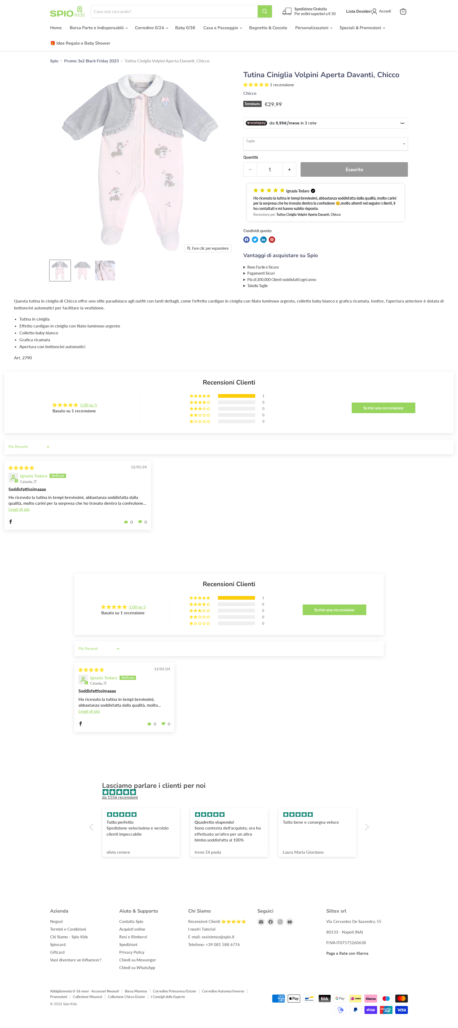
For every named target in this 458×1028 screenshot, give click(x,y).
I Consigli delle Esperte (168, 997)
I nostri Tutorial (201, 929)
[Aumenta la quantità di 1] (289, 169)
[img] (21, 467)
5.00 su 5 (88, 404)
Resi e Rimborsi (133, 936)
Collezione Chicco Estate (126, 997)
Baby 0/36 (185, 28)
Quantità (250, 157)
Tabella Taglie (257, 285)
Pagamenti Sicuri (261, 273)
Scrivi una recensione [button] (383, 407)
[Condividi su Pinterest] (272, 239)
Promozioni (58, 997)
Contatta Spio (131, 921)
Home (56, 28)
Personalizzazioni (312, 28)
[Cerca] (265, 11)
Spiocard (57, 944)
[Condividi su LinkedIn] (263, 239)
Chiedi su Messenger (137, 959)
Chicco (249, 93)
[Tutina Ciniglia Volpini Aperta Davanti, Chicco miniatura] (60, 270)
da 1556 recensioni (120, 797)
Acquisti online (132, 929)
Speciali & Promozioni (361, 28)
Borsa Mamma (136, 991)
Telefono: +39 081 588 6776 (214, 944)
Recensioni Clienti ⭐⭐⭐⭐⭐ (217, 921)
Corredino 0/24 (150, 28)
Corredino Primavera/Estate (174, 991)
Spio (54, 60)
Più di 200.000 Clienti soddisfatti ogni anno (281, 279)
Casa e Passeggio (221, 28)
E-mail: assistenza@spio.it (211, 936)
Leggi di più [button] (19, 509)
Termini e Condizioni (68, 929)
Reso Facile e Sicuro (263, 267)
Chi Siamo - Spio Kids (69, 936)
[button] (256, 84)
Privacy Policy (131, 952)
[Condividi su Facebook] (246, 239)
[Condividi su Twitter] (255, 239)
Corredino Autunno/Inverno (223, 991)
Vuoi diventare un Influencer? (76, 959)
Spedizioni (128, 944)
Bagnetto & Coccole (268, 28)
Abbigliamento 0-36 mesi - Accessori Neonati (84, 991)
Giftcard (57, 952)
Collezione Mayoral (87, 997)
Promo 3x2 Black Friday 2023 (91, 60)
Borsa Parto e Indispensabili (97, 28)
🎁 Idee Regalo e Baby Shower (80, 43)
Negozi (56, 921)
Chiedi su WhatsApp (137, 967)
